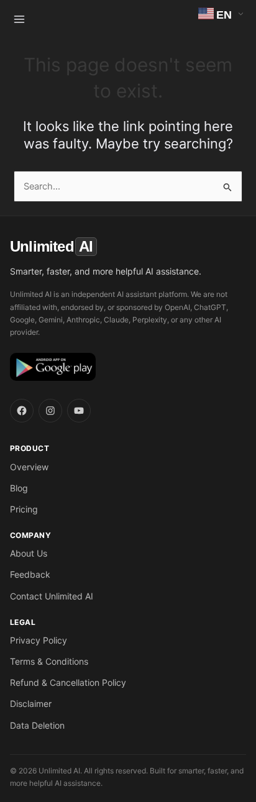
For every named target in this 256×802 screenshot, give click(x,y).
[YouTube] (79, 410)
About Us (28, 553)
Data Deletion (37, 725)
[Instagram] (50, 410)
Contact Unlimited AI (51, 596)
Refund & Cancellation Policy (68, 682)
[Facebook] (22, 410)
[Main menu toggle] (19, 19)
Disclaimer (31, 703)
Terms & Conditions (49, 661)
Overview (29, 467)
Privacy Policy (38, 640)
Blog (19, 488)
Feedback (30, 574)
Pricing (24, 509)
